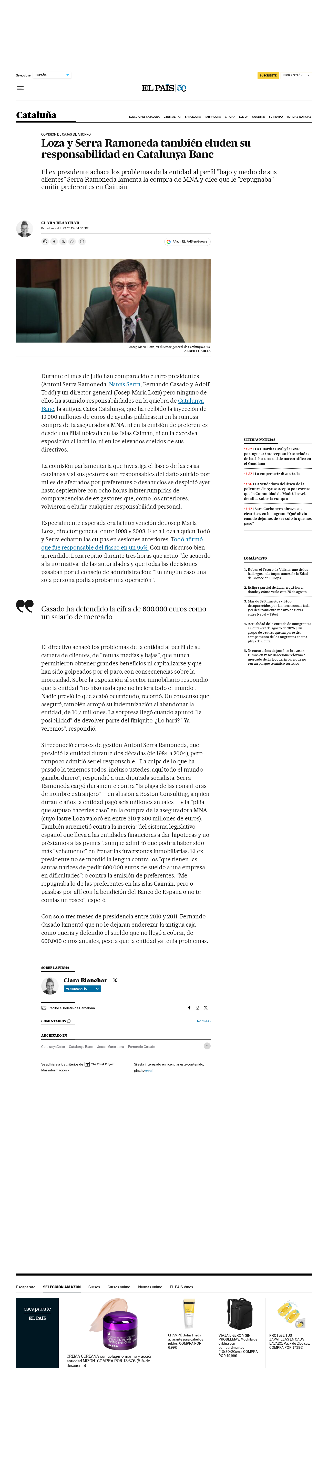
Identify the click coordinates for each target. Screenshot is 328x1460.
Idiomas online (150, 1287)
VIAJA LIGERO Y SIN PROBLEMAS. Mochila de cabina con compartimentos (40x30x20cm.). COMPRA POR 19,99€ (238, 1346)
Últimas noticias (299, 116)
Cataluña (36, 115)
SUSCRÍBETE (268, 75)
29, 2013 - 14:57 (72, 228)
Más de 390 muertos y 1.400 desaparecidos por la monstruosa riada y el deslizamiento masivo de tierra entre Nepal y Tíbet (279, 607)
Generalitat (172, 116)
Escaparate (25, 1287)
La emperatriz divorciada (277, 473)
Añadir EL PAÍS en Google (190, 241)
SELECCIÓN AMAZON (62, 1287)
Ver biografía (76, 989)
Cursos (94, 1287)
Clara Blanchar (60, 223)
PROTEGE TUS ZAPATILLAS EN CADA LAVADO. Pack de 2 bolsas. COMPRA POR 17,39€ (289, 1342)
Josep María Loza (110, 1047)
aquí (148, 1070)
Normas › (204, 1021)
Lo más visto (255, 558)
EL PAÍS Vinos (181, 1287)
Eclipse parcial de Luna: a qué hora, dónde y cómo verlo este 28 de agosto (277, 589)
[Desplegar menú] (20, 88)
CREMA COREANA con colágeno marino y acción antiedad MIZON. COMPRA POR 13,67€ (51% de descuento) (109, 1361)
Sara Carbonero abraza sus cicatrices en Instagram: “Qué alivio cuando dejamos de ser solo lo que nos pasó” (278, 516)
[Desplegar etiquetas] (207, 1045)
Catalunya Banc (81, 1047)
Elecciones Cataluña (144, 116)
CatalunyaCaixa (53, 1047)
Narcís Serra (124, 384)
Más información (54, 1070)
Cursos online (119, 1287)
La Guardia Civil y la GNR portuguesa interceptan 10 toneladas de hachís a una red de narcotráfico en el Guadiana (277, 456)
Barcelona (193, 116)
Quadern (258, 116)
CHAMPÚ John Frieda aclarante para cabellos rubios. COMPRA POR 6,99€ (185, 1341)
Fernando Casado (141, 1047)
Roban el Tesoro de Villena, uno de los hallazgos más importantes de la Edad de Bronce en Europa (278, 573)
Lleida (243, 116)
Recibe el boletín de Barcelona (71, 1008)
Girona (230, 116)
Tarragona (213, 116)
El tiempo (276, 116)
